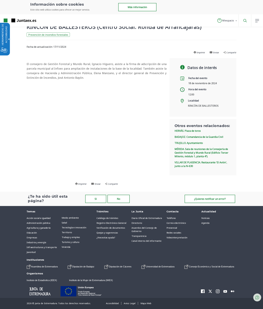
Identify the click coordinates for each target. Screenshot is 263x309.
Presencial (172, 227)
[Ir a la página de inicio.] (14, 20)
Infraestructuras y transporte (42, 247)
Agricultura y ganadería (39, 227)
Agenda (205, 222)
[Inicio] (43, 291)
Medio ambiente (70, 217)
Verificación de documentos (110, 227)
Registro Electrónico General (111, 222)
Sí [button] (96, 199)
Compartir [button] (231, 52)
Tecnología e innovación (74, 227)
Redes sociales (174, 232)
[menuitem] (78, 217)
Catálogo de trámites (107, 218)
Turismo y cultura (70, 242)
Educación (32, 232)
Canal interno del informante (146, 240)
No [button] (118, 199)
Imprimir (200, 52)
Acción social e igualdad (39, 218)
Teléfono (171, 218)
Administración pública (38, 222)
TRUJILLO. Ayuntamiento (189, 143)
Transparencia (139, 235)
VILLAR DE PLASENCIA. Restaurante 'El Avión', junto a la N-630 (201, 164)
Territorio (67, 232)
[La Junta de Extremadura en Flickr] (232, 291)
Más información (137, 7)
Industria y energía (36, 242)
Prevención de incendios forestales (48, 34)
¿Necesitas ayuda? (105, 237)
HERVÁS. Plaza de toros (188, 130)
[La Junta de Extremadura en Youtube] (225, 291)
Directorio (137, 222)
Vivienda (66, 246)
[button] (227, 20)
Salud (64, 222)
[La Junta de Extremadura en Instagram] (217, 291)
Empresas (32, 237)
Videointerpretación (177, 237)
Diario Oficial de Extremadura (147, 218)
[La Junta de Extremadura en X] (210, 291)
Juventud (31, 252)
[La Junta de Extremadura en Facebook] (203, 291)
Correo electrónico (176, 222)
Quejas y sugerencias (107, 232)
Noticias (205, 218)
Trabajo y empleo (71, 237)
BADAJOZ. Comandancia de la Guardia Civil (199, 137)
